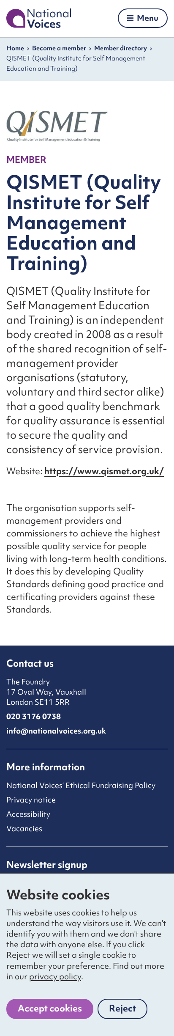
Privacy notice (31, 799)
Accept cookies (50, 1008)
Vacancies (24, 828)
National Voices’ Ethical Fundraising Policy (80, 785)
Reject (128, 1010)
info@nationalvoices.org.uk (56, 730)
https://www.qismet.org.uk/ (104, 471)
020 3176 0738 (33, 716)
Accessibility (28, 814)
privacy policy (55, 976)
